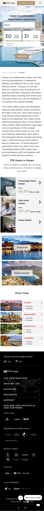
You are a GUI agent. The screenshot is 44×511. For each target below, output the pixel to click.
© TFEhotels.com (12, 499)
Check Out (26, 30)
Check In (7, 30)
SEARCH (22, 56)
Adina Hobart (8, 125)
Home (4, 72)
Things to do (22, 248)
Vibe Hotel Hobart (31, 113)
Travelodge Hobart (11, 149)
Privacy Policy (16, 501)
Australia (12, 72)
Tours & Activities (22, 273)
